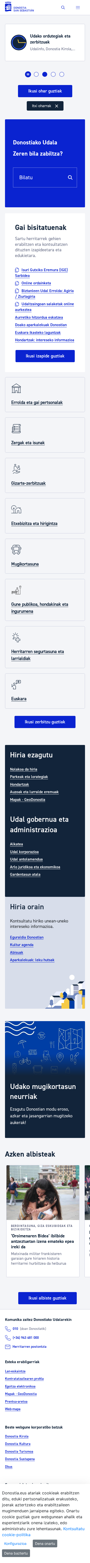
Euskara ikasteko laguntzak (38, 332)
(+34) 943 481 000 (26, 1338)
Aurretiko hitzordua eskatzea (39, 317)
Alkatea (16, 844)
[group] (45, 1079)
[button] (63, 7)
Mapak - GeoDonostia (27, 799)
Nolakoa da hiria (23, 769)
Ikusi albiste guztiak (47, 1298)
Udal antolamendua (26, 859)
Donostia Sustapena (20, 1459)
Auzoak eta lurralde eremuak (34, 791)
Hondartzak (19, 784)
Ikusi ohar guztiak (45, 91)
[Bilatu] (70, 177)
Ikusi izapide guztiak (45, 356)
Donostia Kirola (16, 1436)
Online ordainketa (36, 283)
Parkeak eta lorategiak (29, 776)
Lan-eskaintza (15, 1371)
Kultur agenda (22, 944)
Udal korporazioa (24, 851)
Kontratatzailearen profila (24, 1379)
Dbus (8, 1467)
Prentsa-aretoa (16, 1401)
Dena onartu (45, 1543)
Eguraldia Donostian (27, 937)
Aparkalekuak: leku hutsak (32, 959)
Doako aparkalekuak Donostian (41, 324)
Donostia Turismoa (19, 1451)
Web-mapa (12, 1409)
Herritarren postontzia (29, 1347)
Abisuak (16, 952)
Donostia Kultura (17, 1444)
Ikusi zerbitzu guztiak (45, 722)
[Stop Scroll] (28, 74)
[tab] (36, 74)
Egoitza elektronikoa (20, 1386)
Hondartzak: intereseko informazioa (44, 340)
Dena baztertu (16, 1553)
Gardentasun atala (25, 874)
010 (15, 1329)
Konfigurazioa (15, 1543)
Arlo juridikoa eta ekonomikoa (35, 866)
